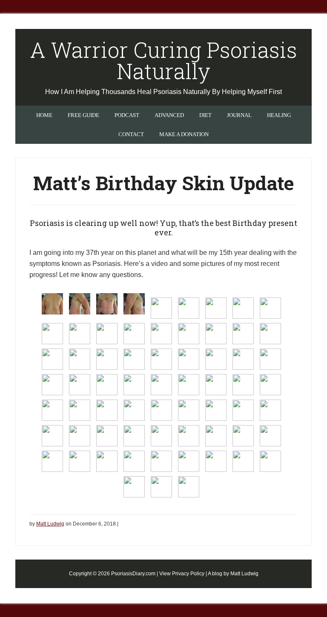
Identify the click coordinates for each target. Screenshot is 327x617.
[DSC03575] (79, 410)
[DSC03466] (188, 486)
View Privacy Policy (181, 574)
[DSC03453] (161, 461)
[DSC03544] (216, 308)
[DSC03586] (161, 435)
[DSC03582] (52, 435)
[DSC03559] (161, 359)
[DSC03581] (270, 410)
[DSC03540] (134, 303)
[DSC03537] (52, 303)
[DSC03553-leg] (243, 333)
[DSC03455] (188, 461)
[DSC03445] (188, 435)
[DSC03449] (52, 461)
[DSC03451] (107, 461)
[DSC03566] (79, 384)
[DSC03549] (79, 333)
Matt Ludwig (244, 574)
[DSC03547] (270, 308)
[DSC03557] (107, 359)
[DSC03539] (107, 303)
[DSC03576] (107, 410)
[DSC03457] (216, 461)
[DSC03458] (243, 461)
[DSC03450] (79, 461)
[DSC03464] (161, 486)
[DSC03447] (243, 435)
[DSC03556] (79, 359)
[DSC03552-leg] (188, 333)
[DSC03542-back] (161, 308)
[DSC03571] (216, 384)
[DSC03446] (216, 435)
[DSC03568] (134, 384)
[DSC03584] (107, 435)
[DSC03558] (134, 359)
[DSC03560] (188, 359)
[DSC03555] (52, 359)
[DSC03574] (52, 410)
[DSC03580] (216, 410)
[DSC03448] (270, 435)
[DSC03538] (79, 303)
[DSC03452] (134, 461)
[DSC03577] (134, 410)
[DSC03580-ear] (243, 410)
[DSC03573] (270, 384)
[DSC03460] (134, 486)
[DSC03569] (161, 384)
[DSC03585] (134, 435)
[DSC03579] (188, 410)
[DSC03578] (161, 410)
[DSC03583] (79, 435)
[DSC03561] (216, 359)
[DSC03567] (107, 384)
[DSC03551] (134, 333)
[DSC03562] (243, 359)
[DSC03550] (107, 333)
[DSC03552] (161, 333)
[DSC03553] (216, 333)
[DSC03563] (270, 359)
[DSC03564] (52, 384)
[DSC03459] (270, 461)
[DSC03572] (243, 384)
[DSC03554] (270, 333)
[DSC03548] (52, 333)
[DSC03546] (243, 308)
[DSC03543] (188, 308)
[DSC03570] (188, 384)
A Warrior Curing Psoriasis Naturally (163, 60)
